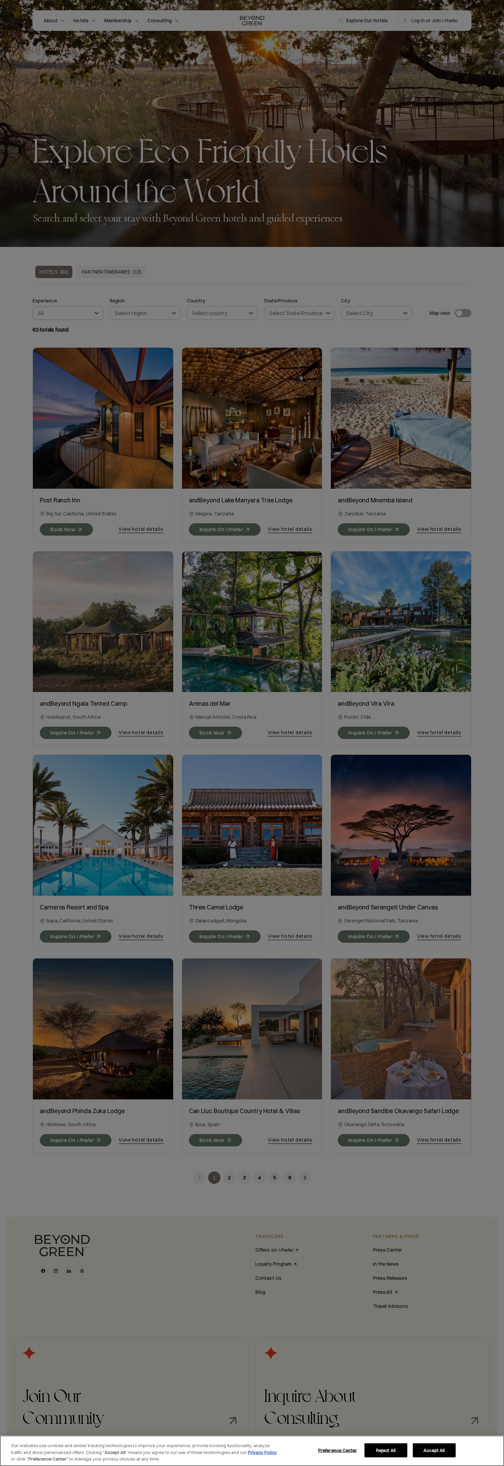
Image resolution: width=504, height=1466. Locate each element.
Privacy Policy (262, 1452)
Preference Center (337, 1450)
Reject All (386, 1450)
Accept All (434, 1450)
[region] (252, 1450)
